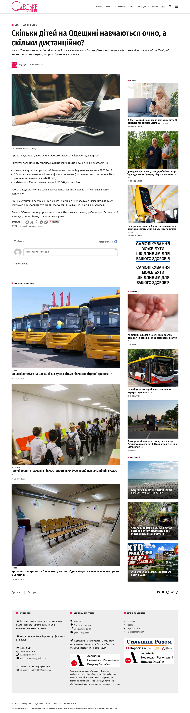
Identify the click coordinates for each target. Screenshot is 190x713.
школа (40, 226)
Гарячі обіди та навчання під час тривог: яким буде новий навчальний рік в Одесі (64, 471)
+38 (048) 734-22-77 (28, 655)
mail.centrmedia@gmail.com (33, 658)
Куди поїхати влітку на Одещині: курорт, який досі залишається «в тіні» (151, 491)
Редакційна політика (42, 704)
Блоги (131, 7)
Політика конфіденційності (22, 704)
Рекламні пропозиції (83, 625)
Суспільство (30, 24)
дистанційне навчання (28, 226)
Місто (14, 467)
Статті (108, 7)
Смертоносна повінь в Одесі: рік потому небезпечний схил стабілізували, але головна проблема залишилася (151, 531)
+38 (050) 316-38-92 (82, 629)
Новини (99, 7)
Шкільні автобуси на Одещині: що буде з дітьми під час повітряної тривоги (60, 374)
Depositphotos (133, 628)
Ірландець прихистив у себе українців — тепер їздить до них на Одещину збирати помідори (152, 173)
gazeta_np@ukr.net (82, 632)
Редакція (22, 65)
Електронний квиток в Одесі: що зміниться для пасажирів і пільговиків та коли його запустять (152, 228)
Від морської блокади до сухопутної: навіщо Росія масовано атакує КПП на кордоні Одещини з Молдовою (152, 444)
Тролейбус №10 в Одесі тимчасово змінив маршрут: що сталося (149, 391)
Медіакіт (78, 621)
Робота (130, 624)
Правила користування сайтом (64, 704)
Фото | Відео (141, 7)
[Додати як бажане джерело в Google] (54, 222)
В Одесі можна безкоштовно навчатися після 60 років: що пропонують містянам (152, 122)
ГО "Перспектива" (135, 632)
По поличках (120, 7)
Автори (32, 592)
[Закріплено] (176, 6)
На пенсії (131, 621)
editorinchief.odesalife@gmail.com (35, 670)
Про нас (155, 7)
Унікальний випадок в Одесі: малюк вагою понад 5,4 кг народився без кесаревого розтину (152, 336)
